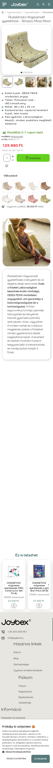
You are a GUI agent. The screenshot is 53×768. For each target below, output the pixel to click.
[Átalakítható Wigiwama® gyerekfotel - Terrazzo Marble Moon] (7, 199)
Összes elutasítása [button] (16, 758)
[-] (12, 160)
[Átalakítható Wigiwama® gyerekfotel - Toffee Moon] (46, 186)
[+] (12, 156)
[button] (6, 50)
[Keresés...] (37, 4)
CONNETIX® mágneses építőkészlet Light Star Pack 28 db (39, 587)
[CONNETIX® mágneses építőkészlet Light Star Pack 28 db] (39, 571)
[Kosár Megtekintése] (49, 4)
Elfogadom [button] (41, 758)
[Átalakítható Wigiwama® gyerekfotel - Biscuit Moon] (7, 186)
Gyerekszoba (14, 12)
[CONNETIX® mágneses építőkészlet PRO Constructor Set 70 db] (13, 571)
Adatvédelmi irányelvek (24, 748)
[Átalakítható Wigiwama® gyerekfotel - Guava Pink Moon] (33, 199)
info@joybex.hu (15, 638)
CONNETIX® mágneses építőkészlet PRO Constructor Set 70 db (13, 588)
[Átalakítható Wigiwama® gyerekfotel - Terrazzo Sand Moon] (20, 199)
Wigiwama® (17, 137)
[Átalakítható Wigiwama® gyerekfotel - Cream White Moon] (33, 186)
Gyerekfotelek (32, 12)
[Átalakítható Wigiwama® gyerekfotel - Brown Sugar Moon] (20, 186)
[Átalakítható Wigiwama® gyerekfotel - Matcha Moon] (46, 199)
